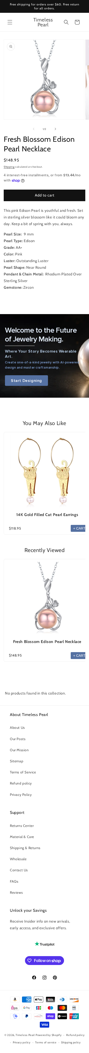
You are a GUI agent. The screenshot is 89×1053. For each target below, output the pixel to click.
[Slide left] (33, 129)
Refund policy (21, 783)
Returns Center (22, 825)
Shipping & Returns (25, 848)
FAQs (14, 881)
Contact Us (19, 870)
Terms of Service (23, 772)
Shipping (9, 166)
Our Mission (19, 750)
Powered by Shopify (49, 1035)
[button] (9, 22)
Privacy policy (22, 1042)
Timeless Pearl (25, 1035)
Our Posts (17, 739)
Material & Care (22, 837)
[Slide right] (55, 129)
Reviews (16, 892)
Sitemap (16, 761)
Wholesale (18, 859)
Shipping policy (71, 1042)
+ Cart (79, 528)
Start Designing (26, 380)
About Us (17, 727)
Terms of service (45, 1042)
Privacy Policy (21, 794)
